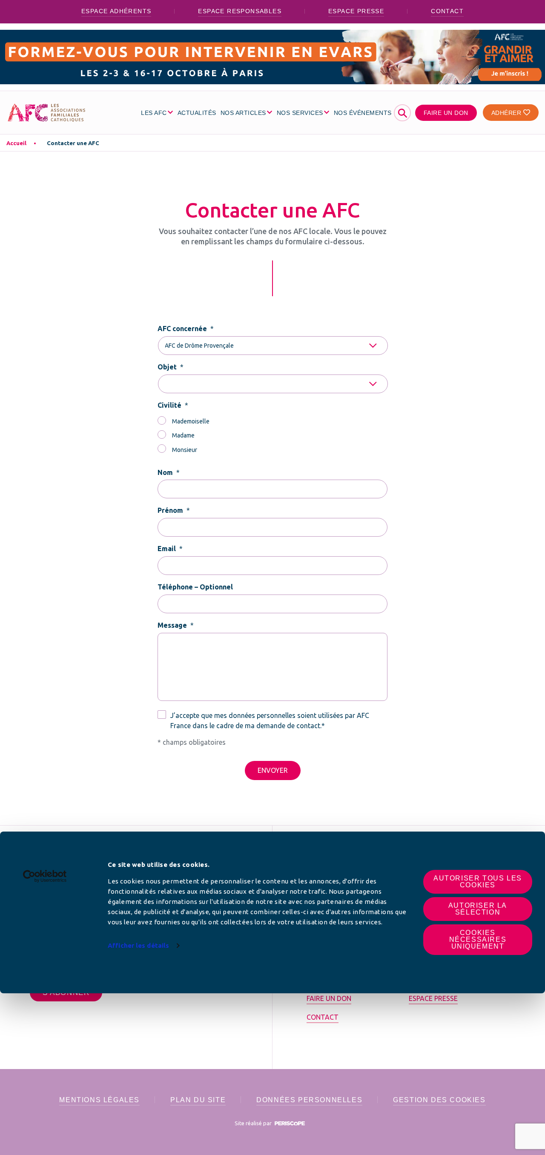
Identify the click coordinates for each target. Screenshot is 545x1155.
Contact (447, 11)
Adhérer (507, 112)
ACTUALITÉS (197, 112)
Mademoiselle (190, 421)
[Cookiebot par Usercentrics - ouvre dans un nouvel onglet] (45, 876)
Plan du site (198, 1100)
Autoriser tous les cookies (477, 882)
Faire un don (446, 112)
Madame (183, 435)
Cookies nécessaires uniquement (478, 939)
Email (170, 548)
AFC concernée (186, 328)
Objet (171, 367)
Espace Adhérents (116, 11)
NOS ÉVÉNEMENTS (363, 112)
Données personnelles (309, 1100)
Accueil (16, 143)
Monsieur (184, 449)
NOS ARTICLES (243, 112)
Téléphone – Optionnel (195, 587)
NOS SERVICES (300, 112)
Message (176, 625)
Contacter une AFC (73, 143)
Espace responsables (239, 11)
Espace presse (356, 11)
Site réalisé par (254, 1123)
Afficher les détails (138, 945)
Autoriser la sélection (477, 909)
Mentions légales (99, 1100)
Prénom (174, 510)
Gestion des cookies (439, 1100)
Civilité (173, 405)
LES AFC (154, 112)
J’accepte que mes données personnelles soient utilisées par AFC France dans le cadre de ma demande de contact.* (269, 720)
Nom (169, 472)
